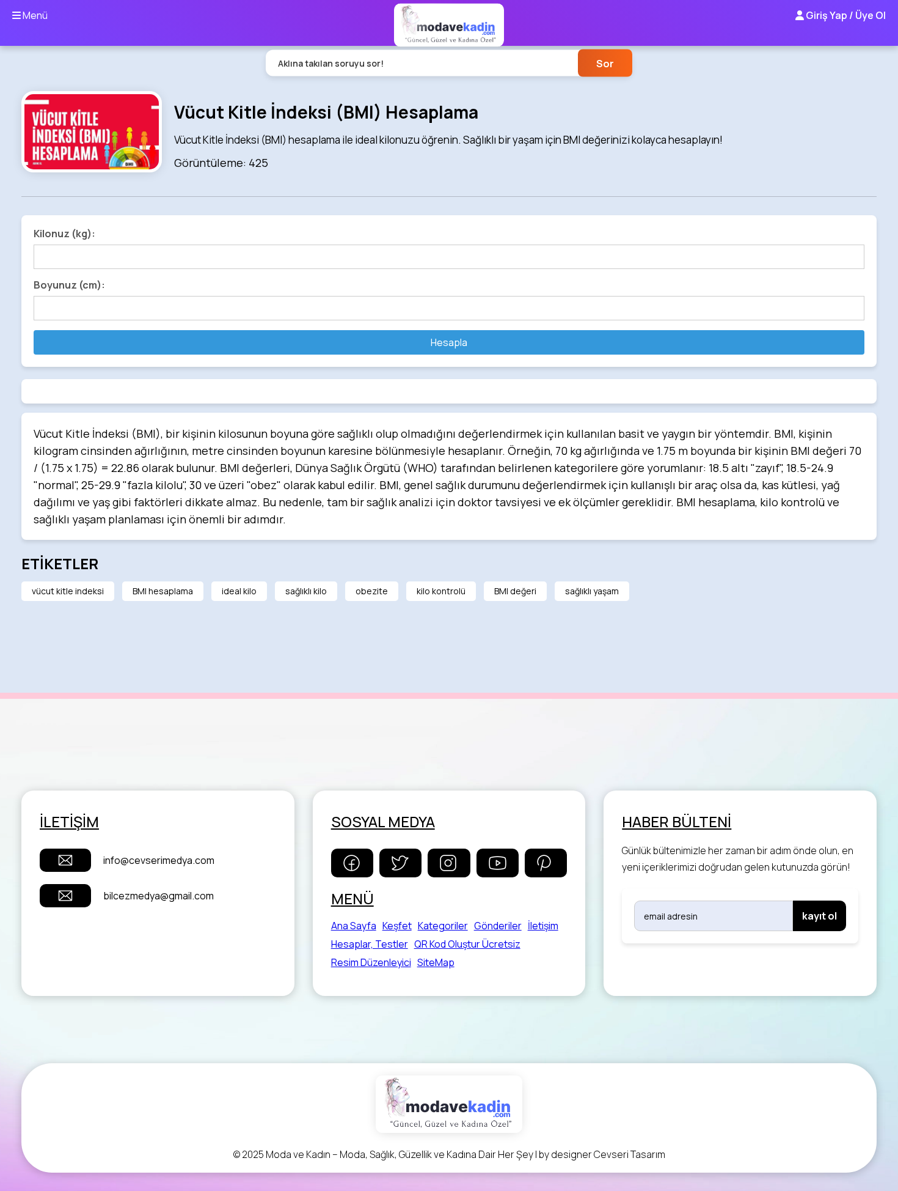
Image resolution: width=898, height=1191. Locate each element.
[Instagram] (449, 863)
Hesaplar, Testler (369, 944)
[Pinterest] (546, 863)
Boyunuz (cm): (69, 285)
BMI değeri (515, 591)
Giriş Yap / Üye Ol (845, 15)
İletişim (543, 925)
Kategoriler (443, 925)
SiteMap (435, 962)
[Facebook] (352, 863)
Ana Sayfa (353, 925)
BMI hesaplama (163, 591)
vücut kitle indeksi (68, 591)
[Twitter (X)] (400, 863)
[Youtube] (497, 863)
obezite (372, 591)
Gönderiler (498, 925)
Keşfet (397, 925)
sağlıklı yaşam (592, 591)
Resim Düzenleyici (371, 962)
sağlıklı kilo (306, 591)
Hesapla (449, 342)
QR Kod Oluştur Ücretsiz (467, 944)
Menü (34, 15)
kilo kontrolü (441, 591)
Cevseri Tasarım (629, 1154)
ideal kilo (239, 591)
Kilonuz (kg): (64, 233)
